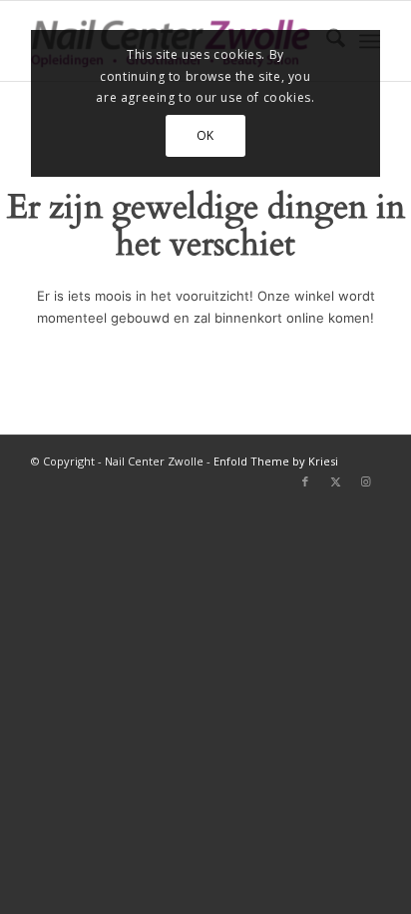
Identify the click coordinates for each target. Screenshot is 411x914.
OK (205, 135)
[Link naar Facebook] (305, 481)
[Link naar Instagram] (365, 481)
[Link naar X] (335, 481)
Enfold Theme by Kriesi (275, 461)
